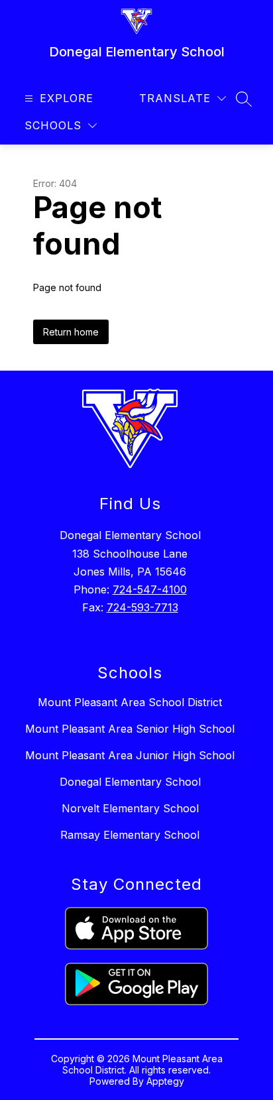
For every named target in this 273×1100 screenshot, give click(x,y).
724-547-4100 (150, 589)
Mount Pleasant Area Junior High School (130, 755)
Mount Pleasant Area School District (130, 702)
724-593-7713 (142, 607)
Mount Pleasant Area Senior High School (130, 728)
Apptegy (165, 1081)
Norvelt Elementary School (130, 808)
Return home (71, 331)
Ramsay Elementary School (129, 834)
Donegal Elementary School (130, 781)
